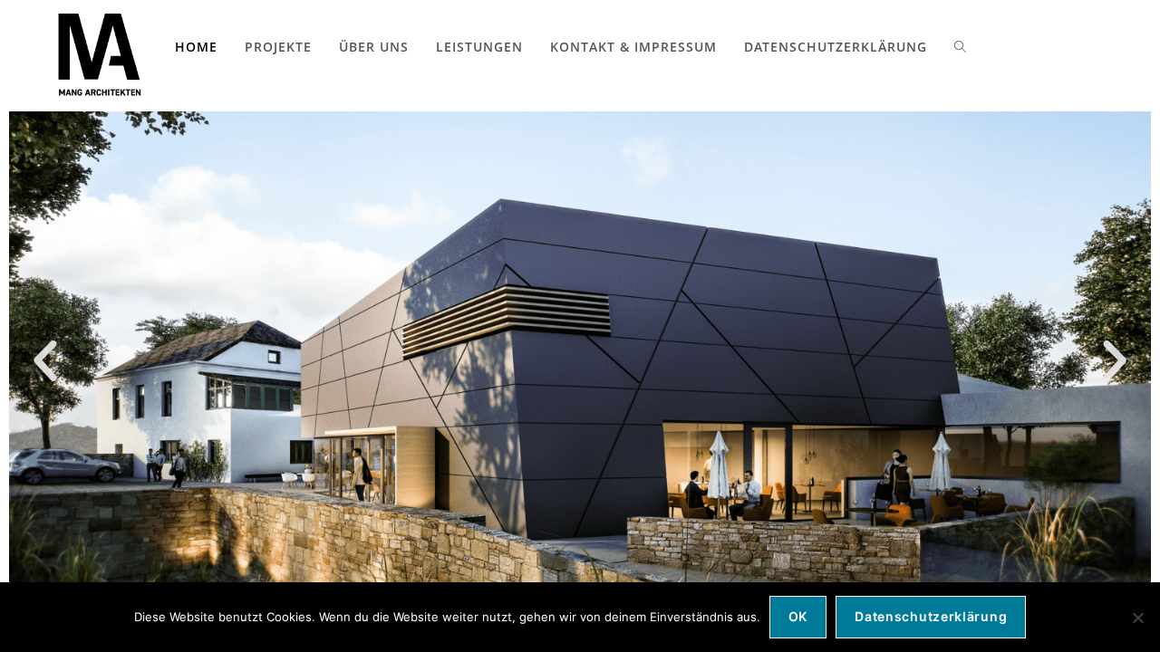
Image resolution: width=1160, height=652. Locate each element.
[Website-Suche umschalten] (960, 47)
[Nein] (1137, 618)
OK (797, 616)
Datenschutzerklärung (931, 616)
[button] (45, 361)
